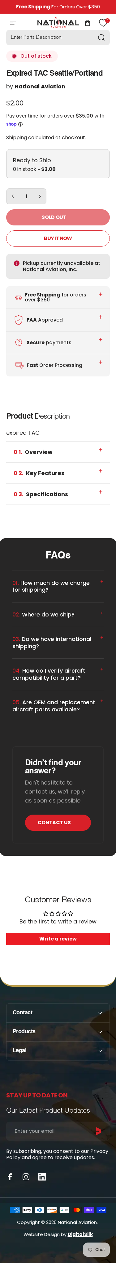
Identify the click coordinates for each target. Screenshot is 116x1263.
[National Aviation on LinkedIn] (42, 1177)
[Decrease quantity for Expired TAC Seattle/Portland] (12, 196)
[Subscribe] (98, 1131)
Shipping (16, 137)
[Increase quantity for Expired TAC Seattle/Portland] (39, 196)
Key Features (39, 473)
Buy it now (58, 238)
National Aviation (40, 86)
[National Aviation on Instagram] (26, 1177)
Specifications (41, 494)
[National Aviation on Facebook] (10, 1177)
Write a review (58, 938)
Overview (33, 452)
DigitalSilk (80, 1234)
